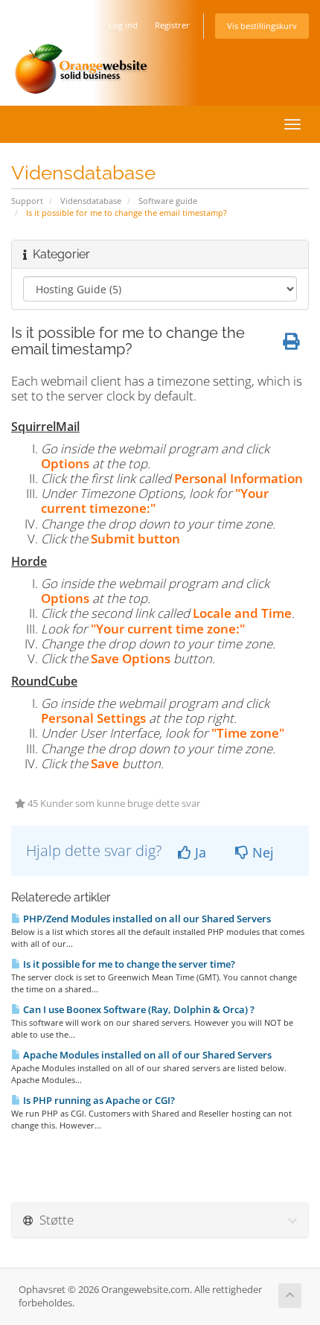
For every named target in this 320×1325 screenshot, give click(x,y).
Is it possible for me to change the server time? (128, 964)
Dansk (71, 25)
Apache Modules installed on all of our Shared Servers (146, 1054)
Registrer (172, 25)
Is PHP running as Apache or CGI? (98, 1100)
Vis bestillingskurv (262, 25)
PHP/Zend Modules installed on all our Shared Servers (146, 918)
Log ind (123, 25)
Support (27, 200)
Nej (261, 852)
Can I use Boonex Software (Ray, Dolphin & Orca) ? (138, 1009)
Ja (198, 852)
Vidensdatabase (90, 200)
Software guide (167, 200)
